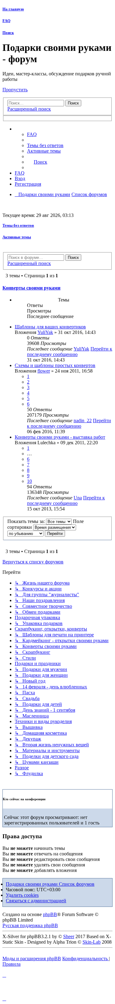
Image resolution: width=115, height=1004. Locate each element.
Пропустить (15, 89)
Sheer (68, 936)
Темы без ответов (18, 225)
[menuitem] (45, 145)
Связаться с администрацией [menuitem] (36, 900)
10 (29, 481)
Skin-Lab (91, 942)
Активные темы (16, 237)
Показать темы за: (26, 521)
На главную (13, 9)
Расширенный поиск (29, 109)
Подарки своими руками (32, 884)
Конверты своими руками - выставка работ (60, 437)
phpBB (50, 914)
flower (43, 370)
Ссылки (29, 129)
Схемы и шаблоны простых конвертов (55, 365)
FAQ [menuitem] (32, 134)
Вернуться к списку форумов (32, 561)
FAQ (6, 20)
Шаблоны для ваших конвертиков (50, 326)
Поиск (8, 32)
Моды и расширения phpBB (31, 958)
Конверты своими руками (31, 287)
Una (78, 497)
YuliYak (45, 332)
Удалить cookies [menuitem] (22, 895)
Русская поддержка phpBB (30, 925)
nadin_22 (83, 420)
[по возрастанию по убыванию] (25, 533)
